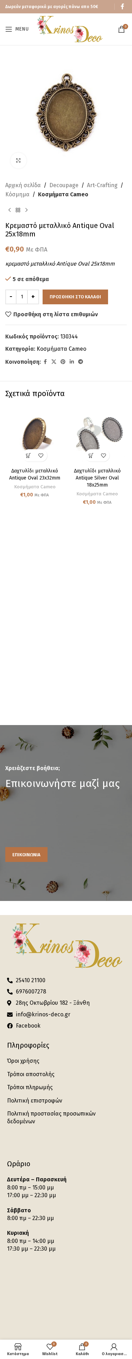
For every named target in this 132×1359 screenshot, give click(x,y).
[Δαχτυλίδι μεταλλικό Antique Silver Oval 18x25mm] (97, 435)
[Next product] (26, 210)
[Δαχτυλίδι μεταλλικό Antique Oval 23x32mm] (34, 435)
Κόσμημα (17, 194)
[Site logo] (69, 28)
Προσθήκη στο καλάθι (75, 296)
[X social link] (53, 362)
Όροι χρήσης (23, 1061)
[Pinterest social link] (63, 362)
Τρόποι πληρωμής (30, 1087)
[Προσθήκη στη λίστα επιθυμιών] (41, 455)
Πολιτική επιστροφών (34, 1100)
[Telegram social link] (80, 362)
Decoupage (63, 185)
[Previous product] (9, 210)
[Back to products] (18, 210)
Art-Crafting (102, 185)
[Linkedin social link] (72, 362)
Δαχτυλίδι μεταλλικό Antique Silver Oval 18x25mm (97, 478)
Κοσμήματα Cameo (63, 194)
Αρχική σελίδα (23, 185)
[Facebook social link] (122, 6)
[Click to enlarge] (18, 161)
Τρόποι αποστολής (31, 1074)
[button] (29, 455)
